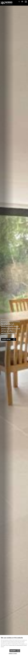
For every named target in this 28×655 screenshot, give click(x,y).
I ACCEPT (13, 651)
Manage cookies (13, 653)
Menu (26, 2)
